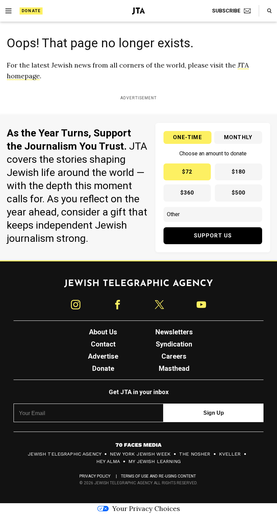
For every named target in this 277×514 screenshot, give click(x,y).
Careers (173, 356)
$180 (239, 172)
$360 (187, 192)
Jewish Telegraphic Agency (64, 454)
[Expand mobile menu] (8, 11)
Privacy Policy (95, 476)
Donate (31, 10)
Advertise (103, 356)
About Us (103, 332)
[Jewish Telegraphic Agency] (138, 286)
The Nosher (194, 454)
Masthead (174, 368)
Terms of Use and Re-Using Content (158, 476)
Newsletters (174, 332)
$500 (239, 192)
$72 (187, 172)
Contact (103, 344)
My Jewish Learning (154, 461)
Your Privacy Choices (146, 508)
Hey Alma (108, 461)
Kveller (230, 454)
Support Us (213, 235)
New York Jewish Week (140, 454)
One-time (187, 137)
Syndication (174, 344)
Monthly (238, 137)
